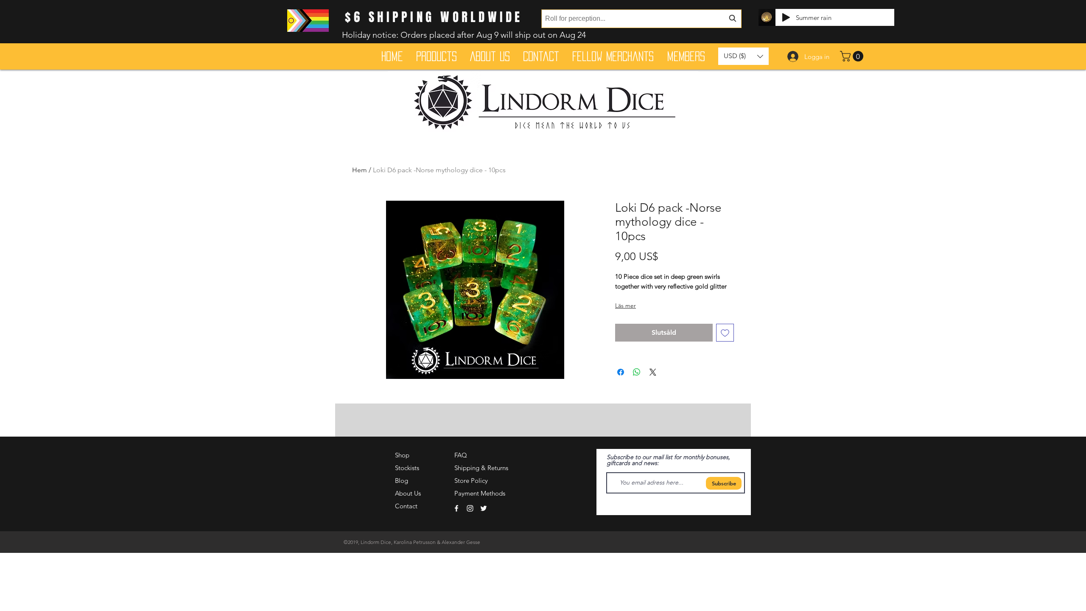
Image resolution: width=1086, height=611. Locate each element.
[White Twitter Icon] (483, 508)
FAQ (460, 455)
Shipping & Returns (481, 468)
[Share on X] (653, 372)
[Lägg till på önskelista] (725, 333)
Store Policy (471, 480)
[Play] (786, 17)
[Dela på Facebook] (621, 372)
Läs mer (625, 305)
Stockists (407, 468)
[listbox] (743, 56)
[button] (853, 56)
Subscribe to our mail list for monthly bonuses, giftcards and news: (668, 460)
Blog (401, 480)
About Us (408, 493)
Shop (402, 455)
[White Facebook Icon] (456, 508)
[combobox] (641, 18)
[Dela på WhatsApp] (637, 372)
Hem (359, 170)
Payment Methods (480, 493)
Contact (406, 506)
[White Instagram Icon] (470, 508)
